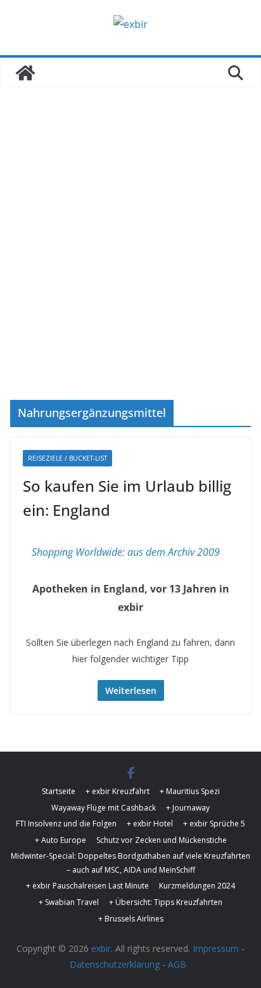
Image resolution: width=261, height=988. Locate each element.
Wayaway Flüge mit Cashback (103, 807)
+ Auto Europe (60, 840)
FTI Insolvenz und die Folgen (66, 823)
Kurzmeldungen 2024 (197, 885)
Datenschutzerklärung (115, 964)
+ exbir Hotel (150, 823)
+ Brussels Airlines (130, 918)
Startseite (58, 791)
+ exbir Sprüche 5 (214, 823)
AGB (177, 964)
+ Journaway (188, 807)
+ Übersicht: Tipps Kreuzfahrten (165, 902)
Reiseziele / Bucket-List (67, 458)
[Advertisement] (130, 263)
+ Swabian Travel (69, 902)
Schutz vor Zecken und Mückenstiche (161, 840)
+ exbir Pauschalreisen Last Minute (87, 885)
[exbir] (25, 73)
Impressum (216, 948)
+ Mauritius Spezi (190, 791)
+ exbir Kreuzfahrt (118, 791)
